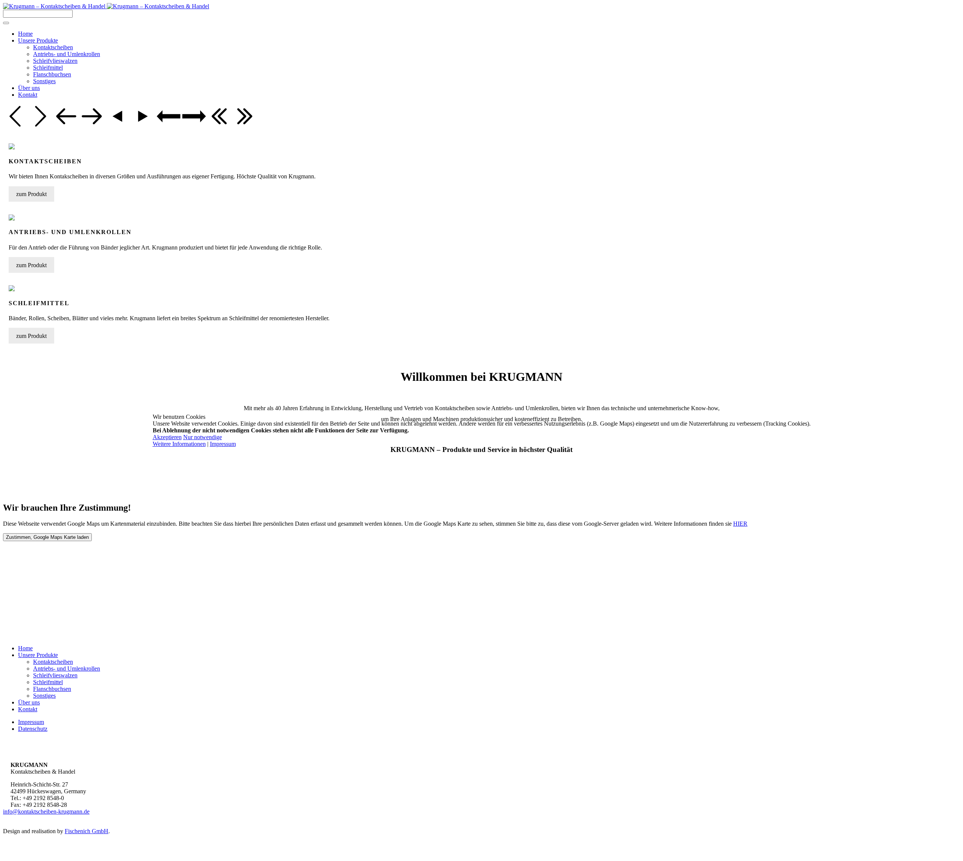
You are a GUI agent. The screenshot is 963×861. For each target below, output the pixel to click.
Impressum (223, 444)
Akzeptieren (167, 437)
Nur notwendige (202, 437)
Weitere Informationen (179, 444)
